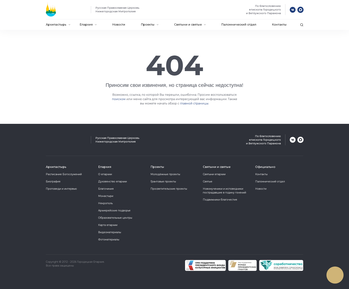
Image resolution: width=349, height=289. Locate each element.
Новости (118, 24)
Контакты (279, 24)
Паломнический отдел (238, 24)
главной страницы (194, 103)
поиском (119, 99)
